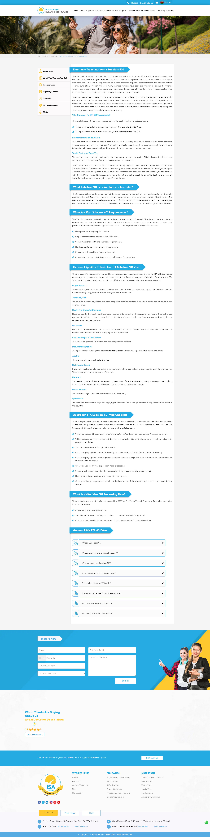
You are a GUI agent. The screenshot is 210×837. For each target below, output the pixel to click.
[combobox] (42, 658)
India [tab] (91, 813)
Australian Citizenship (150, 797)
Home (38, 56)
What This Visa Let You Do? (55, 78)
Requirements (49, 85)
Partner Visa (146, 781)
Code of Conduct (80, 785)
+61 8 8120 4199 (143, 826)
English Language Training (118, 777)
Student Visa (147, 793)
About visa (48, 71)
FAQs (45, 112)
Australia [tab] (48, 813)
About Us (76, 781)
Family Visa (146, 789)
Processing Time (50, 105)
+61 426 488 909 (63, 826)
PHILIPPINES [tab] (70, 813)
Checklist (47, 98)
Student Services (114, 789)
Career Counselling (115, 797)
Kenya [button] (167, 2)
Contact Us (152, 758)
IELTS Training (113, 785)
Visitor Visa (45, 56)
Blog (74, 789)
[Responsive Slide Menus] (53, 10)
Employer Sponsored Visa (152, 777)
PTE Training (112, 781)
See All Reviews (34, 734)
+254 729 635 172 (146, 3)
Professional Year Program (118, 793)
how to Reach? (81, 826)
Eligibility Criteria (50, 91)
